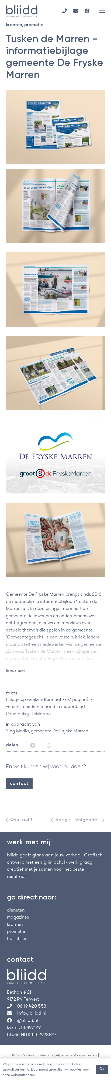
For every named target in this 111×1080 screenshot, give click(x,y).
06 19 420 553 (31, 1006)
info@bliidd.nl (32, 1013)
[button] (102, 10)
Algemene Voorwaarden (76, 1055)
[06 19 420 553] (12, 1006)
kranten (14, 25)
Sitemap (46, 1055)
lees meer (15, 670)
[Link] (64, 10)
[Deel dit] (33, 745)
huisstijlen (17, 938)
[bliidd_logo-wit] (55, 976)
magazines (18, 917)
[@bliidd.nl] (12, 1020)
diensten (16, 910)
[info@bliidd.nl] (12, 1013)
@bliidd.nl (27, 1020)
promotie (33, 25)
